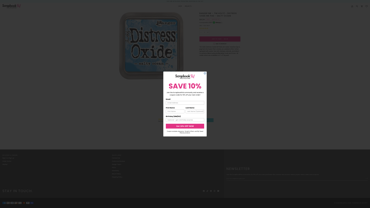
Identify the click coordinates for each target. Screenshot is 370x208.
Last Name (190, 108)
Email (168, 99)
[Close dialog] (205, 73)
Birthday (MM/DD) (173, 116)
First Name (170, 108)
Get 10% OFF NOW (185, 126)
